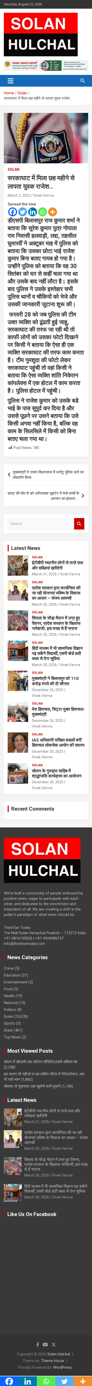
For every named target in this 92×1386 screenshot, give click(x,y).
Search (79, 524)
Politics (10, 1009)
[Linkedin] (32, 211)
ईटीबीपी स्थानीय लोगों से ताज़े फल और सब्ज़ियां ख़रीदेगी (57, 565)
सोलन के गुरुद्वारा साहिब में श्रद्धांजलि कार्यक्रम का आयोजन (57, 773)
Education (12, 975)
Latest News (25, 548)
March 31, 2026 (44, 574)
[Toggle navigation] (10, 81)
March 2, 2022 (19, 195)
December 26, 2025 (47, 690)
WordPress (62, 1367)
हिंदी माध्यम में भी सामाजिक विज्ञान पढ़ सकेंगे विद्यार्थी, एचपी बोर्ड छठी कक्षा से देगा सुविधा (57, 653)
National (11, 1002)
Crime (9, 968)
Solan (13, 169)
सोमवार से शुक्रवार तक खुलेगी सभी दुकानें (32, 1086)
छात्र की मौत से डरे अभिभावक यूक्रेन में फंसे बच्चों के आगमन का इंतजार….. (43, 496)
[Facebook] (12, 211)
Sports (9, 1023)
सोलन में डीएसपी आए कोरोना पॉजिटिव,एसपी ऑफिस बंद (40, 1062)
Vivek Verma (43, 195)
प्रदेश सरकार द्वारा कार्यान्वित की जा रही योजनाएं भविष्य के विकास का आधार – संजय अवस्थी (56, 593)
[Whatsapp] (42, 211)
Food (8, 989)
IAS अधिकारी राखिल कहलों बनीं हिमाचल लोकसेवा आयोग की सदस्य (58, 742)
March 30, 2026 (44, 604)
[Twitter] (22, 211)
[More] (52, 211)
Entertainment (15, 982)
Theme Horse (52, 1360)
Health (9, 996)
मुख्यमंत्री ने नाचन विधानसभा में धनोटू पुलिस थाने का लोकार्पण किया (48, 475)
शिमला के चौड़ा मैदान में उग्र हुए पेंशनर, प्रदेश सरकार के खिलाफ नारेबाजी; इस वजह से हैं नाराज (56, 623)
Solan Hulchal (58, 1354)
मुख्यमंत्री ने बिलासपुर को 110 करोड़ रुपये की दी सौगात (55, 681)
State (8, 1030)
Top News (12, 1037)
